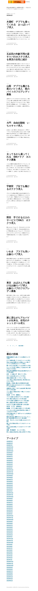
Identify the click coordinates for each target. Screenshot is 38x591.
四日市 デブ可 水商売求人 (14, 406)
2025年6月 (10, 458)
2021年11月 (10, 540)
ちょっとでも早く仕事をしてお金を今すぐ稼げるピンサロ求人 (18, 368)
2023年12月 (10, 493)
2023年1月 (9, 514)
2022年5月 (10, 529)
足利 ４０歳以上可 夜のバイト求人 (16, 374)
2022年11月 (10, 517)
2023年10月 (10, 496)
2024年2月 (10, 489)
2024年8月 (10, 477)
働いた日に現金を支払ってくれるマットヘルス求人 (18, 424)
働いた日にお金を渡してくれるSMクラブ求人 (19, 365)
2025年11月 (10, 449)
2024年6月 (10, 481)
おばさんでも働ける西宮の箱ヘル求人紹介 (18, 404)
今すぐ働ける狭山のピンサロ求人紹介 (17, 398)
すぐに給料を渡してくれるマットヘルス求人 (18, 360)
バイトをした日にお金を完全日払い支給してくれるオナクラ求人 (18, 410)
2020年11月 (10, 563)
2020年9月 (10, 567)
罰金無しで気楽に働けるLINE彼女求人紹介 (18, 383)
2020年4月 (10, 577)
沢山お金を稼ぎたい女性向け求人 (15, 7)
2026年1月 (9, 445)
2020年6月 (10, 573)
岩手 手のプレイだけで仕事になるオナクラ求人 (18, 420)
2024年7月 (10, 479)
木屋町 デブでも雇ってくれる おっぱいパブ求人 (18, 24)
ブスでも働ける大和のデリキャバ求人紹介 (18, 397)
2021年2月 (9, 557)
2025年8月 (10, 454)
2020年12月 (10, 561)
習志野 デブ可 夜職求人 (14, 395)
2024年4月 (10, 485)
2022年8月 (10, 523)
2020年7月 (10, 571)
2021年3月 (9, 556)
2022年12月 (10, 516)
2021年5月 (9, 552)
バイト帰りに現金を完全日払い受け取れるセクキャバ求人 (18, 380)
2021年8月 (9, 546)
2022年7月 (10, 525)
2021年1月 (9, 559)
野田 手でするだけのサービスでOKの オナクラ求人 (19, 220)
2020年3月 (10, 578)
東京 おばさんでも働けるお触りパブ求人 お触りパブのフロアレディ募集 (18, 286)
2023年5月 (10, 506)
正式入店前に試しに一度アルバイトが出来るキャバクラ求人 (19, 414)
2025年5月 (10, 460)
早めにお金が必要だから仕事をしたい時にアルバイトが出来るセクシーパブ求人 (18, 363)
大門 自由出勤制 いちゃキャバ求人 (18, 124)
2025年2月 (10, 466)
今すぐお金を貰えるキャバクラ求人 (16, 376)
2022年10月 (10, 519)
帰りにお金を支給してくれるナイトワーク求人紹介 (18, 427)
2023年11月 (10, 494)
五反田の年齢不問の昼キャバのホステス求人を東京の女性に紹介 (18, 56)
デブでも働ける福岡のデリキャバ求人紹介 (18, 400)
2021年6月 (9, 550)
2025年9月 (10, 453)
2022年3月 (10, 533)
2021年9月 (9, 544)
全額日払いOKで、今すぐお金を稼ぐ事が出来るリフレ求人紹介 (19, 389)
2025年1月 (9, 468)
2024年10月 (10, 474)
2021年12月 (10, 538)
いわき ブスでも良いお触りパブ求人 (18, 253)
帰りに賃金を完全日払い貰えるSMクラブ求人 (19, 432)
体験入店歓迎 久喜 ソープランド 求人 (16, 378)
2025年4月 (10, 462)
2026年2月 (10, 443)
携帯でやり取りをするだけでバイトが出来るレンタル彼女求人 (18, 385)
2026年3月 (10, 441)
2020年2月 (10, 580)
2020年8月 (10, 569)
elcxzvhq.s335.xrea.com (12, 43)
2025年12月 (10, 447)
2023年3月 (10, 510)
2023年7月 (10, 502)
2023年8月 (10, 500)
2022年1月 (9, 536)
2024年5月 (10, 483)
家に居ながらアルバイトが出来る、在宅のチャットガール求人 (18, 320)
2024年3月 (10, 487)
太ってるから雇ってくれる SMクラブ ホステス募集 (19, 157)
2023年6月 (10, 504)
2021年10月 (10, 542)
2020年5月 (10, 575)
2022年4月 (10, 531)
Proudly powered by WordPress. (23, 587)
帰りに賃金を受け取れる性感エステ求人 (17, 402)
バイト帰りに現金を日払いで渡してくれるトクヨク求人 (18, 392)
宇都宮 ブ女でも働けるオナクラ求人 (18, 187)
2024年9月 (10, 475)
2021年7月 (9, 548)
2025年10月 (10, 451)
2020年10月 (10, 565)
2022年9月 (10, 521)
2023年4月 (10, 508)
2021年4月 (10, 554)
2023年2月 (10, 512)
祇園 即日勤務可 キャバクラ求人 (16, 430)
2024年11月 (10, 472)
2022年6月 (10, 527)
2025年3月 (10, 464)
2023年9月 (10, 498)
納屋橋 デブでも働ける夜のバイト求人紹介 (18, 408)
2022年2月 (10, 535)
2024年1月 (10, 491)
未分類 (16, 44)
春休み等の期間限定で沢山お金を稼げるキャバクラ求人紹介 (19, 371)
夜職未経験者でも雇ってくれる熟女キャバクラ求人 (18, 357)
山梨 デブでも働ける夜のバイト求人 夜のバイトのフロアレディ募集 (18, 90)
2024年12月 (10, 470)
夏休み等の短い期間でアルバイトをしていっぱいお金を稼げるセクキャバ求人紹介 (18, 417)
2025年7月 (10, 456)
